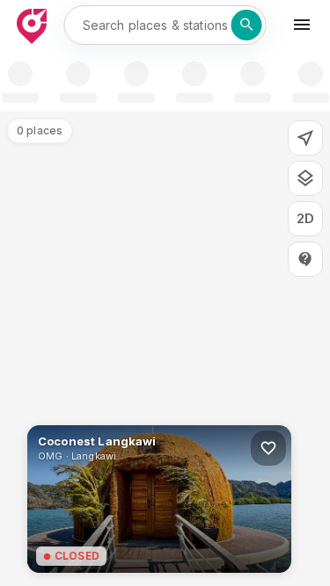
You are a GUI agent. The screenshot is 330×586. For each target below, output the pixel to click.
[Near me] (305, 138)
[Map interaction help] (305, 259)
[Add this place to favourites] (268, 448)
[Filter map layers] (305, 178)
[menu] (302, 25)
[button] (159, 499)
